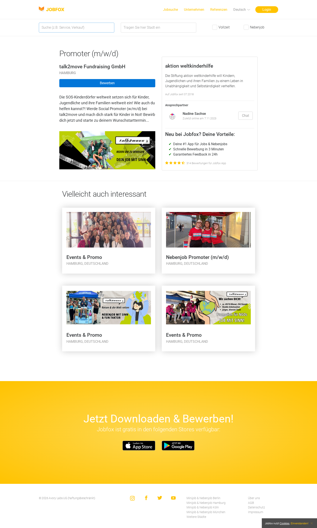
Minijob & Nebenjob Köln (203, 507)
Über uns (254, 498)
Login (266, 10)
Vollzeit (224, 27)
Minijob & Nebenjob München (206, 512)
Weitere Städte (196, 517)
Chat (245, 116)
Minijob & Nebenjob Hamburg (206, 503)
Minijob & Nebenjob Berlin (203, 498)
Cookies (284, 523)
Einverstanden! (299, 523)
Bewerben (107, 83)
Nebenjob (257, 27)
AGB (251, 503)
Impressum (255, 512)
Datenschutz (256, 507)
